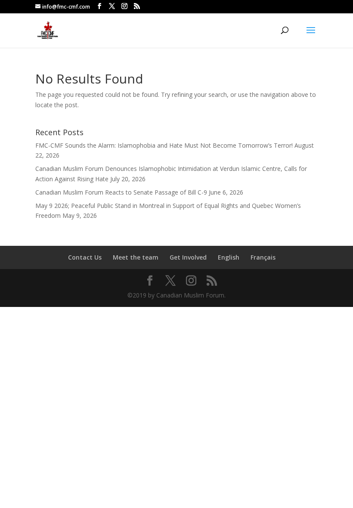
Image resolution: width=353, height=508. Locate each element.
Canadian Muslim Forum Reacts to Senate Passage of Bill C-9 (121, 192)
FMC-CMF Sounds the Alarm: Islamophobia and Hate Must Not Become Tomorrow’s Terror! (164, 145)
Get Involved (188, 257)
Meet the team (135, 257)
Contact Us (85, 257)
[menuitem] (228, 257)
